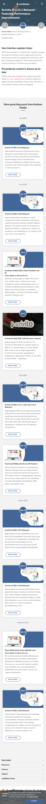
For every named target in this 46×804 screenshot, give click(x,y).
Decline (12, 801)
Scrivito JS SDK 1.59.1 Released (17, 530)
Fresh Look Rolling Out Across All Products (21, 464)
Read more (12, 175)
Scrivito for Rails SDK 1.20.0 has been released (23, 338)
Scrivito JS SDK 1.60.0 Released (17, 214)
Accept (34, 801)
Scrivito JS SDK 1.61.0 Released (17, 148)
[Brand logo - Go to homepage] (23, 4)
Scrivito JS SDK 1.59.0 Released (17, 586)
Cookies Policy (33, 797)
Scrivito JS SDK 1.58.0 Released (17, 711)
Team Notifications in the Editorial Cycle (20, 650)
